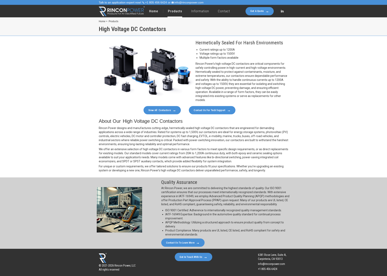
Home (153, 11)
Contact (224, 11)
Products (113, 21)
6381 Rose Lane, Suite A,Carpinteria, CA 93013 (272, 256)
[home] (122, 11)
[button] (175, 11)
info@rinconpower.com (189, 2)
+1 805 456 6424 (156, 2)
